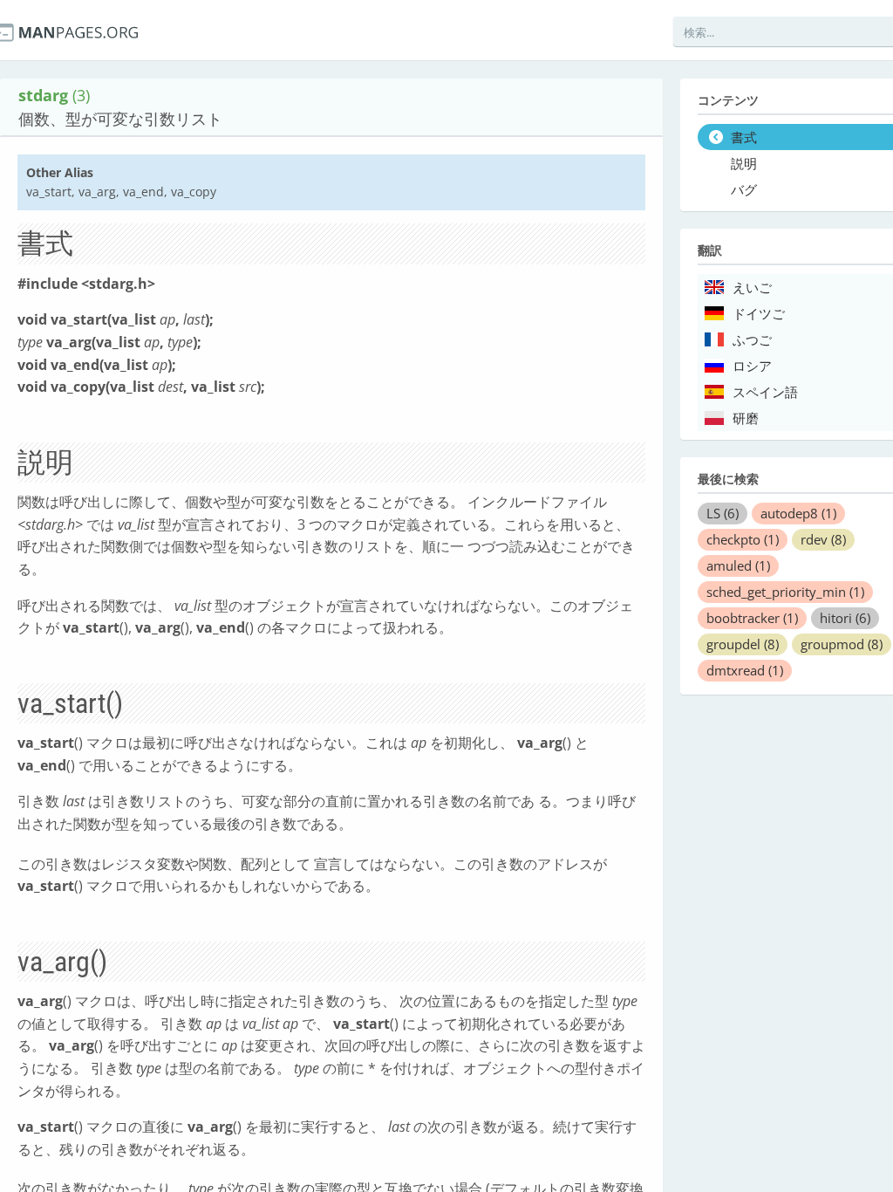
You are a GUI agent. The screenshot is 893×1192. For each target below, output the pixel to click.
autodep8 (798, 513)
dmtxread (744, 670)
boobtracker (752, 618)
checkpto (742, 539)
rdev (823, 539)
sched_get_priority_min (785, 591)
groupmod (842, 644)
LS (722, 513)
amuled (738, 565)
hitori (845, 618)
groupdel (742, 644)
